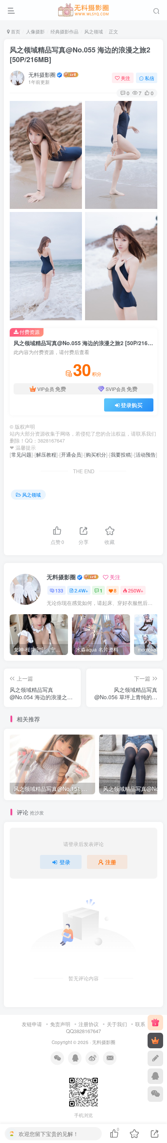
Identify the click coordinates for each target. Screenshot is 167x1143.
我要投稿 (121, 454)
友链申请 (32, 1024)
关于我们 (117, 1024)
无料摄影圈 (42, 74)
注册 (110, 862)
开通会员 (71, 454)
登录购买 (132, 405)
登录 (64, 862)
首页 (15, 31)
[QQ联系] (155, 1076)
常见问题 (21, 454)
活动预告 (146, 454)
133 (59, 590)
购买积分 (96, 454)
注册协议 (88, 1024)
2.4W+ (81, 590)
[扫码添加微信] (155, 1094)
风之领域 (93, 31)
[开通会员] (155, 1040)
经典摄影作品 (64, 31)
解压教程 (46, 454)
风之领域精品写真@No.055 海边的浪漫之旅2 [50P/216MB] (80, 54)
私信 (149, 78)
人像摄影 (35, 31)
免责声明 (60, 1024)
